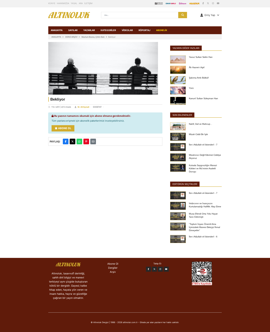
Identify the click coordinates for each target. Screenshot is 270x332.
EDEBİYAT (97, 107)
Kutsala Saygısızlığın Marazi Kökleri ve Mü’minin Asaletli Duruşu (203, 168)
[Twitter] (154, 269)
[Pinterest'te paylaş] (86, 141)
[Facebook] (203, 3)
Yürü (191, 88)
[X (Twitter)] (208, 3)
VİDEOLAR (127, 30)
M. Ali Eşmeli (83, 107)
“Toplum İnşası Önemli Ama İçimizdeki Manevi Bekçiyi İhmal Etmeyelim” (204, 227)
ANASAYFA (56, 30)
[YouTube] (218, 3)
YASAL (74, 3)
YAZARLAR (89, 30)
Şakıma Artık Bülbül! (199, 77)
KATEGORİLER (108, 30)
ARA (81, 3)
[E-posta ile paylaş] (93, 141)
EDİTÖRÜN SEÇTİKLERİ (184, 184)
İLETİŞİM (88, 3)
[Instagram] (213, 3)
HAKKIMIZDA (63, 3)
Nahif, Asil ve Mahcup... (200, 124)
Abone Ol (64, 128)
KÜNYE (51, 3)
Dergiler (113, 267)
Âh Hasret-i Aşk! (197, 67)
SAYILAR (73, 30)
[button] (209, 15)
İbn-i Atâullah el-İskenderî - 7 (203, 144)
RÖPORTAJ (144, 30)
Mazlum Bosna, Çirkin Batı (93, 37)
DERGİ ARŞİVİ (71, 37)
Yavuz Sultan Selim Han (200, 57)
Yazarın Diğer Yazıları (185, 48)
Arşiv (113, 271)
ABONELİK (161, 30)
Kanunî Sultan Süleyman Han (203, 98)
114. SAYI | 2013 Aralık (61, 107)
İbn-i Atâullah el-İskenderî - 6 (203, 236)
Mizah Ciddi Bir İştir (198, 134)
